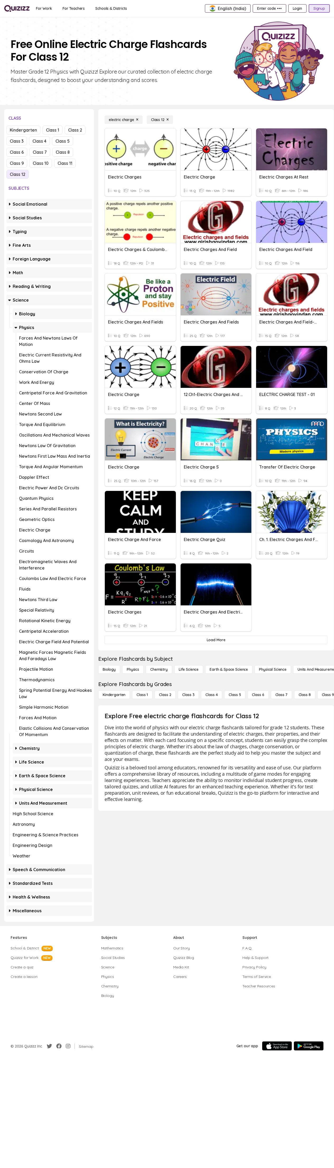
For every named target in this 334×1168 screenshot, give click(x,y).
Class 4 (39, 141)
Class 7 (40, 152)
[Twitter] (49, 1046)
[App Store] (277, 1045)
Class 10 (41, 163)
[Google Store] (308, 1045)
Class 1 (52, 130)
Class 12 (17, 174)
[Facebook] (59, 1046)
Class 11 (65, 163)
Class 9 (17, 163)
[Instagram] (68, 1046)
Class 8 (63, 152)
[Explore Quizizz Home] (17, 8)
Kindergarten (23, 130)
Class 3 (16, 141)
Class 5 (62, 141)
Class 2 (75, 130)
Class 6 (17, 152)
